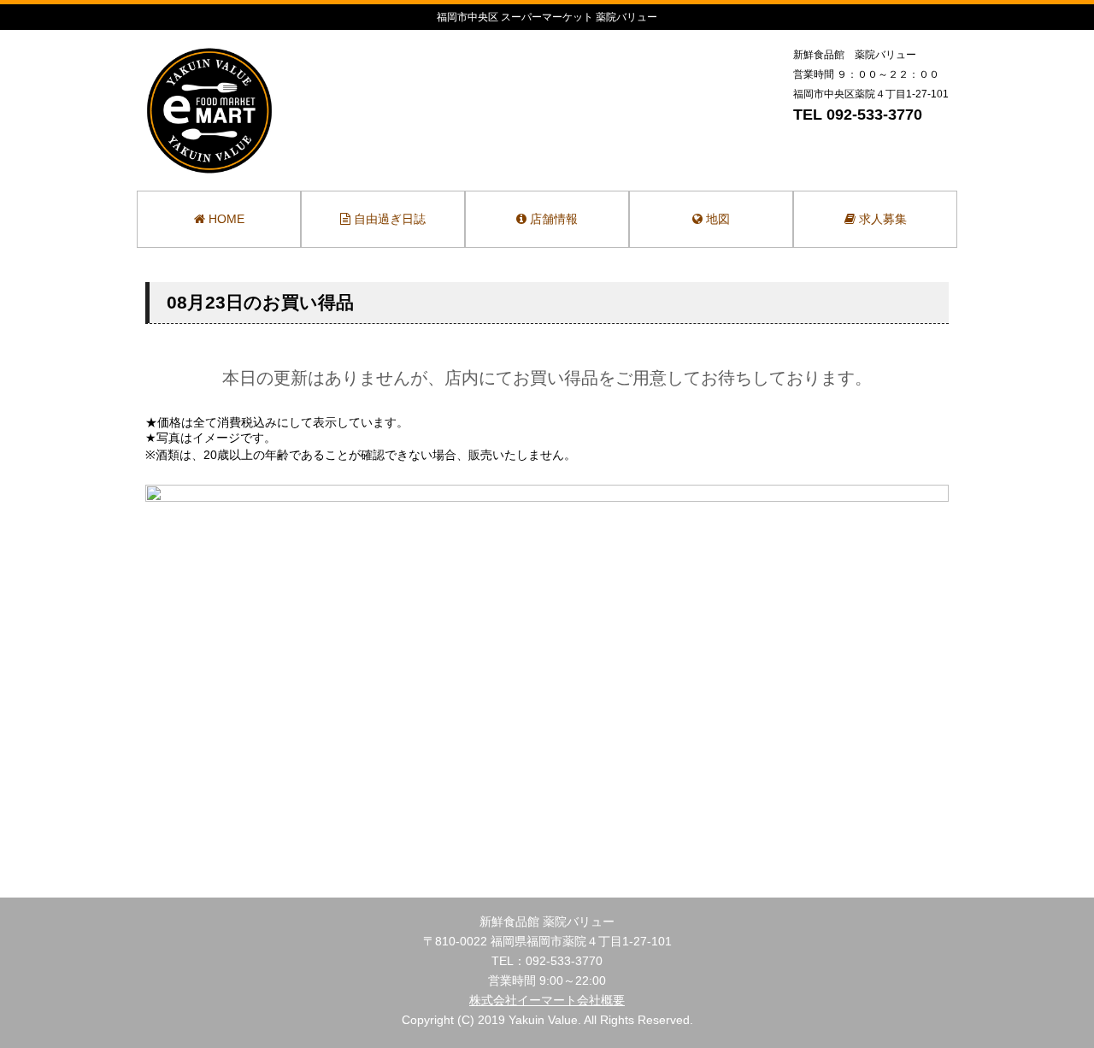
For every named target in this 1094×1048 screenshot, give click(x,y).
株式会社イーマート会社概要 (547, 1000)
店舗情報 (552, 219)
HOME (224, 219)
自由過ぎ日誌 (388, 219)
